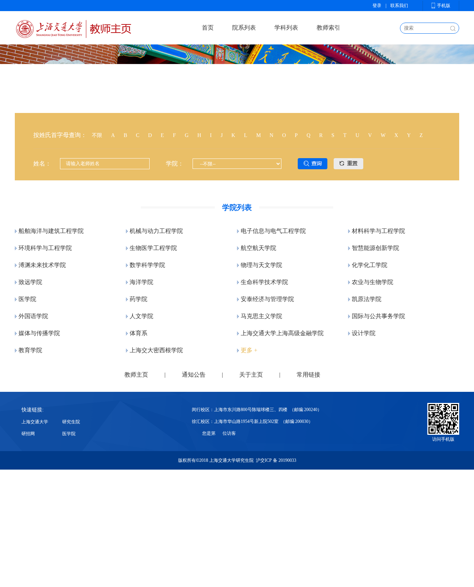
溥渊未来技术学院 (42, 265)
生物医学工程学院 (153, 248)
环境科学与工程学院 (45, 248)
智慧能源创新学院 (375, 248)
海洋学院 (141, 282)
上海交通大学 (34, 421)
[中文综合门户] (73, 27)
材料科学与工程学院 (378, 231)
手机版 (443, 5)
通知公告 (194, 374)
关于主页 (251, 374)
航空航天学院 (258, 248)
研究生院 (71, 421)
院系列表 (244, 27)
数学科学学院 (147, 265)
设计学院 (363, 333)
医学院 (27, 299)
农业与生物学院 (372, 282)
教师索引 (328, 27)
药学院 (138, 299)
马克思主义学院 (261, 316)
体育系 (138, 333)
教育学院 (30, 350)
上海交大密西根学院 (156, 350)
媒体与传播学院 (39, 333)
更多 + (249, 350)
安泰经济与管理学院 (267, 299)
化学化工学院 (369, 265)
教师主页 (136, 374)
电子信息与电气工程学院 (273, 231)
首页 (208, 27)
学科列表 (286, 27)
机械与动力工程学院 (156, 231)
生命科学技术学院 (264, 282)
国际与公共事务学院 (378, 316)
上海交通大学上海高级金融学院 (282, 333)
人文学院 (141, 316)
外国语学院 (33, 316)
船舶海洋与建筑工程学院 (51, 231)
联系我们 (399, 5)
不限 (97, 135)
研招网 (28, 433)
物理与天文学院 (261, 265)
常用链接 (308, 374)
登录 (377, 5)
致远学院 (30, 282)
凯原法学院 (366, 299)
